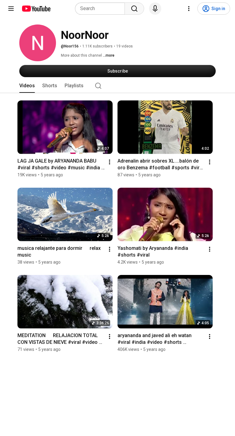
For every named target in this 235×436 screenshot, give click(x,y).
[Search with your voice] (155, 8)
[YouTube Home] (36, 8)
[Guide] (11, 8)
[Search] (134, 8)
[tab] (27, 85)
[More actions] (109, 162)
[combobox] (101, 8)
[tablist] (117, 85)
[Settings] (188, 8)
